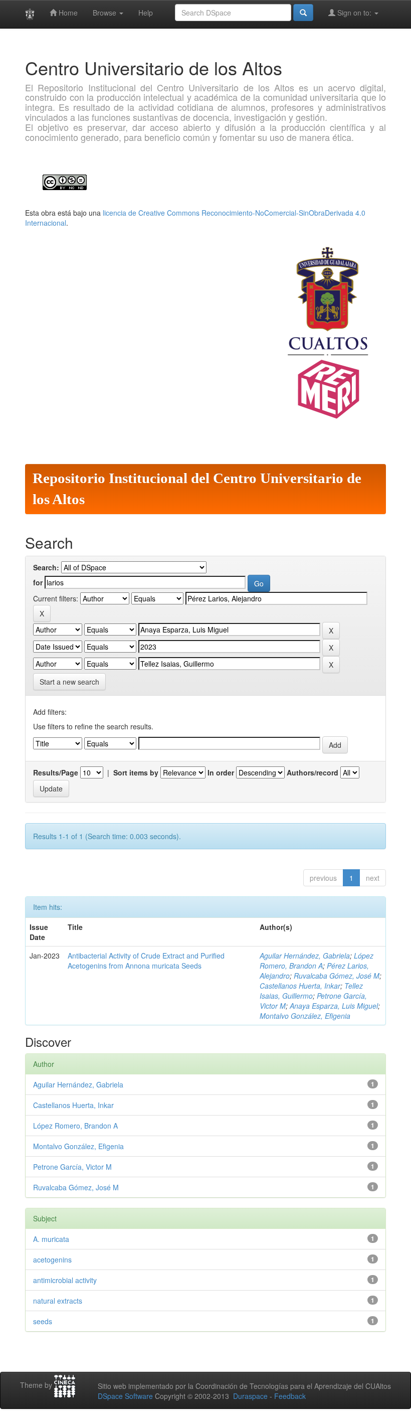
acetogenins (52, 1259)
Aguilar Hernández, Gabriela (305, 956)
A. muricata (51, 1239)
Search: (46, 567)
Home (67, 13)
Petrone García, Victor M (72, 1167)
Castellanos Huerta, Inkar (300, 986)
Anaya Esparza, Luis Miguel (334, 1006)
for (38, 582)
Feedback (290, 1396)
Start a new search (69, 682)
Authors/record (312, 772)
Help (145, 13)
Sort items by (135, 772)
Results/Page (55, 772)
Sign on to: (354, 13)
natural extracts (57, 1301)
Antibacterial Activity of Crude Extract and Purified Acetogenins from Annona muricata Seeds (146, 961)
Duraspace (250, 1396)
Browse (105, 13)
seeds (42, 1321)
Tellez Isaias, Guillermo (311, 991)
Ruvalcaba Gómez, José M (336, 976)
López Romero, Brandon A (316, 961)
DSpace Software (125, 1396)
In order (221, 772)
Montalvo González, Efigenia (305, 1016)
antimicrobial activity (65, 1280)
